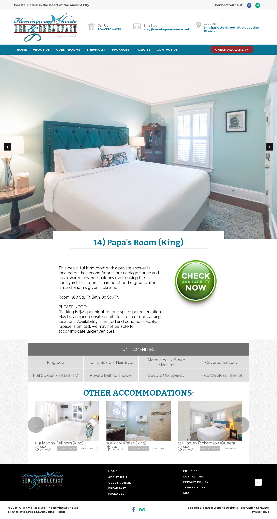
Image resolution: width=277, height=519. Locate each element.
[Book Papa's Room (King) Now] (195, 308)
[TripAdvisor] (259, 5)
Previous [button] (7, 147)
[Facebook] (250, 5)
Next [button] (269, 147)
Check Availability (232, 49)
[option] (138, 147)
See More (87, 448)
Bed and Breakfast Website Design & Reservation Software (228, 507)
